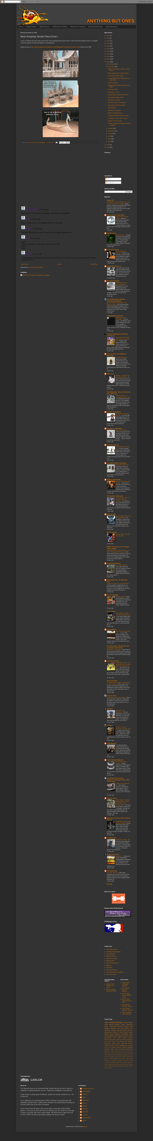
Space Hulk (114, 1049)
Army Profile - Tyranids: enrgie (127, 1005)
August (110, 133)
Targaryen (120, 1064)
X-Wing (113, 1030)
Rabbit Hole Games (113, 854)
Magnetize (113, 1062)
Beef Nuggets (86, 1091)
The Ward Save (111, 233)
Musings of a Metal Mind (114, 428)
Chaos (126, 1032)
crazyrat (84, 1115)
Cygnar (127, 1058)
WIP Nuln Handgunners (115, 113)
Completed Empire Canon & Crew (118, 115)
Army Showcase (111, 27)
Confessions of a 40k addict (116, 215)
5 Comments (50, 142)
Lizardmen (107, 1062)
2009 (108, 145)
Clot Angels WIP (113, 89)
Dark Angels (118, 1036)
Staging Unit (119, 856)
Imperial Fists (122, 1060)
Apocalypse (108, 1032)
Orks (131, 1034)
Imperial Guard (120, 1054)
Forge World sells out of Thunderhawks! (118, 583)
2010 (108, 62)
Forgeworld (124, 1043)
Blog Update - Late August (114, 649)
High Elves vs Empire (114, 110)
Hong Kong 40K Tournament (116, 105)
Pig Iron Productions (112, 963)
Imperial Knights (127, 1037)
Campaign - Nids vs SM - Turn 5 (117, 118)
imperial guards (121, 1030)
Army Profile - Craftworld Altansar (126, 984)
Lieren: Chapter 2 (120, 235)
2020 (108, 35)
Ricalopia (110, 709)
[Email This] (60, 142)
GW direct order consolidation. (117, 102)
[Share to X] (64, 142)
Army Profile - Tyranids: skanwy (127, 1009)
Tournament (113, 1026)
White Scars (126, 1056)
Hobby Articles (31, 27)
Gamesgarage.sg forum (113, 951)
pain (106, 1068)
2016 (108, 46)
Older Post (94, 264)
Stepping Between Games (115, 316)
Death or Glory (111, 695)
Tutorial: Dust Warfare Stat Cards (110, 985)
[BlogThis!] (62, 142)
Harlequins (125, 1034)
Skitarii (125, 1062)
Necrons (130, 1030)
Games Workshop (111, 970)
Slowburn (107, 1030)
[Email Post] (56, 142)
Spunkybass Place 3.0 (114, 266)
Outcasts (118, 1047)
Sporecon (130, 1062)
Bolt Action (122, 1058)
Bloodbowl (115, 1058)
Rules (121, 1062)
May (109, 141)
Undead (126, 1064)
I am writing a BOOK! (121, 565)
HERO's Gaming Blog (113, 479)
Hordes (114, 1054)
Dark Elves (108, 1041)
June (109, 139)
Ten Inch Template (112, 595)
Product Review (109, 1045)
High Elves (119, 1039)
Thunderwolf (122, 1049)
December (111, 64)
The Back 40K (111, 514)
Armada (110, 1058)
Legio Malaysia (111, 743)
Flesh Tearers (108, 1054)
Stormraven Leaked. (114, 100)
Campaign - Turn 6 (113, 92)
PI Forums (109, 967)
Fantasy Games (112, 798)
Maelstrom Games (111, 958)
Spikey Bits (110, 200)
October (110, 128)
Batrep (119, 1022)
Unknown (85, 1109)
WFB (106, 1024)
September (111, 131)
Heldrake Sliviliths (121, 596)
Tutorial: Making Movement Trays (111, 990)
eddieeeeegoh (86, 1117)
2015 (108, 49)
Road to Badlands (128, 1039)
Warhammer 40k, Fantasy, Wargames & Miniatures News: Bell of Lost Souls (118, 779)
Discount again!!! (113, 82)
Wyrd (123, 1066)
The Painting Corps (113, 249)
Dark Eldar (117, 1037)
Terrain (117, 1045)
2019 (108, 38)
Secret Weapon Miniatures (115, 760)
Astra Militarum (109, 1036)
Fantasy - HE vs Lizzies (115, 121)
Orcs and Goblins (123, 1028)
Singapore (107, 1049)
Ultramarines (108, 1037)
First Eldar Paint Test (113, 872)
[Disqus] (59, 176)
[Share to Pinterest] (69, 142)
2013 (108, 54)
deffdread (127, 1066)
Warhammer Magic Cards (115, 97)
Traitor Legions (118, 1056)
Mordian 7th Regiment (114, 412)
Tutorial (130, 1036)
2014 (108, 51)
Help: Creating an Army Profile (126, 1013)
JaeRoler (85, 1094)
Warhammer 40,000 (60, 27)
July (109, 136)
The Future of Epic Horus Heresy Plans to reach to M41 (122, 339)
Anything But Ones (88, 1088)
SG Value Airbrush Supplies (114, 972)
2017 (108, 43)
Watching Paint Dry (113, 445)
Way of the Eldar (112, 681)
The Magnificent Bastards (115, 496)
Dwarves (120, 1053)
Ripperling (85, 1100)
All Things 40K (111, 838)
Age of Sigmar (111, 1051)
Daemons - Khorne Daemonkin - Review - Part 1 (123, 728)
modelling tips (123, 1045)
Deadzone (114, 1060)
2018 (108, 41)
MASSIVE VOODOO (113, 281)
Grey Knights (120, 1041)
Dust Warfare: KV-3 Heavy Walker (116, 697)
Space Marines (127, 1024)
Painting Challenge (127, 1047)
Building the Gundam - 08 (123, 839)
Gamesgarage (110, 954)
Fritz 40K (110, 884)
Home (21, 27)
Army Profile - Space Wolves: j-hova (127, 1000)
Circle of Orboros (125, 1051)
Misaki (118, 1062)
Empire (124, 1053)
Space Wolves (111, 611)
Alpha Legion (116, 1043)
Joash (84, 1097)
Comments (110, 182)
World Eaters (118, 1066)
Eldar (131, 1022)
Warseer (108, 965)
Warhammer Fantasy (77, 27)
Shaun (84, 1103)
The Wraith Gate (112, 871)
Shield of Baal (123, 1026)
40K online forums (111, 949)
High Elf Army (112, 108)
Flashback (130, 1053)
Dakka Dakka (110, 961)
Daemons (125, 1036)
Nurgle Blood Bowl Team (122, 464)
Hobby (112, 1022)
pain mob (109, 1068)
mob (131, 1066)
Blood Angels (114, 1024)
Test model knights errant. (115, 76)
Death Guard (113, 1053)
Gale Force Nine (111, 974)
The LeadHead (111, 629)
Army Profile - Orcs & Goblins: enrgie (126, 995)
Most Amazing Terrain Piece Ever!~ (118, 95)
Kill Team (130, 1060)
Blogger (84, 1126)
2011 (108, 59)
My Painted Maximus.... (122, 357)
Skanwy (84, 1106)
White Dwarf (112, 1066)
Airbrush (118, 1051)
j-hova (84, 1120)
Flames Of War (118, 1032)
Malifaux (113, 1028)
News (106, 1026)
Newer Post (24, 264)
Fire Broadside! (112, 532)
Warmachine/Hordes (95, 27)
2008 (108, 147)
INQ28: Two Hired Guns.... (123, 430)
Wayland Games (111, 956)
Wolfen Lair (110, 374)
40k (106, 1022)
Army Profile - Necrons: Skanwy (126, 989)
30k (126, 1041)
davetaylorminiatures (114, 563)
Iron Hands (112, 1047)
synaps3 (109, 725)
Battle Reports (45, 27)
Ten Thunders (110, 1056)
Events (114, 1041)
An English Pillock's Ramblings (117, 463)
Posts (109, 179)
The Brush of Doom (113, 661)
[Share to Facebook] (67, 142)
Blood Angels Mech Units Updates (118, 73)
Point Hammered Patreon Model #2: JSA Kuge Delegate (122, 499)
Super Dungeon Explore (111, 1064)
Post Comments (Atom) (36, 267)
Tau (131, 1028)
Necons (130, 1043)
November (111, 66)
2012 (108, 56)
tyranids (125, 1022)
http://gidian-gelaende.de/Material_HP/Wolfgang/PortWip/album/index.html (55, 47)
